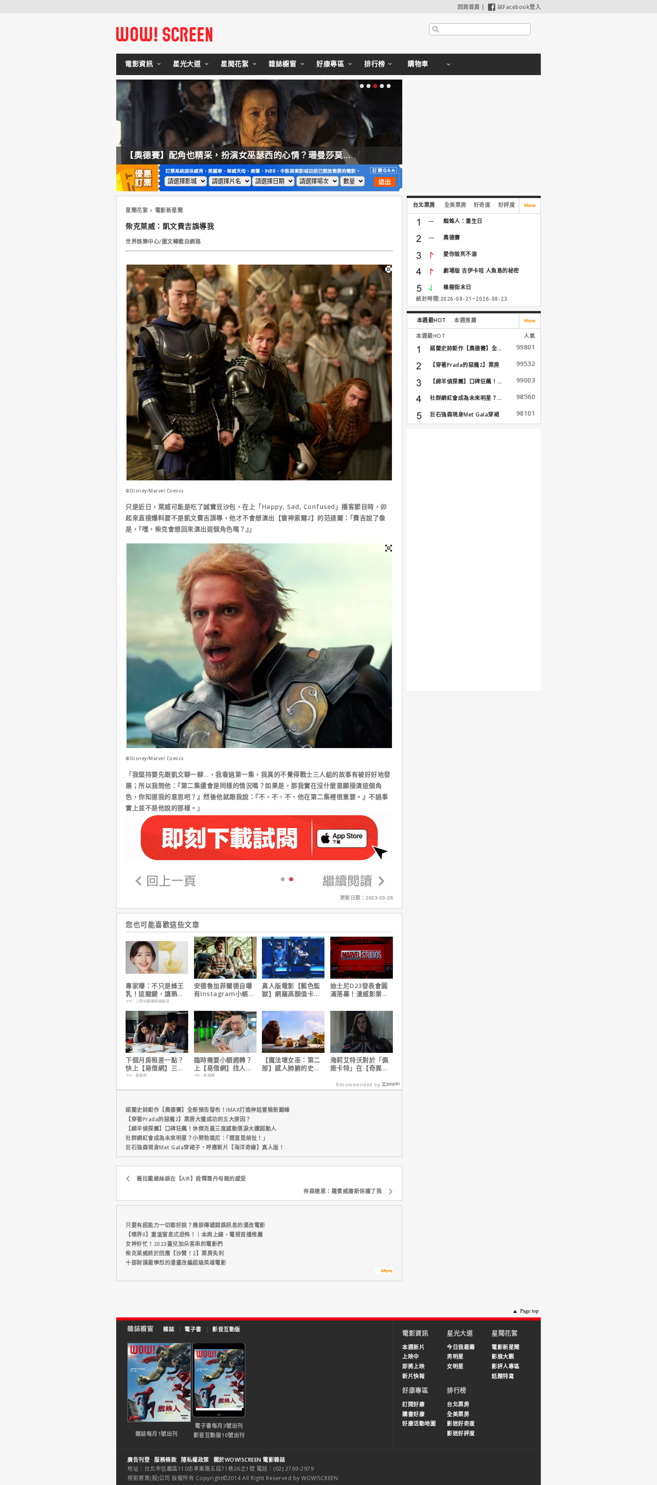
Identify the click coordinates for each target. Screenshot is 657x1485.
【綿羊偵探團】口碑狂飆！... (466, 381)
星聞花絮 (234, 63)
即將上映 (413, 1366)
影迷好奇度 (461, 1423)
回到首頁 (469, 7)
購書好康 (413, 1414)
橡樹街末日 (457, 287)
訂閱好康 (413, 1404)
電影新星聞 (169, 210)
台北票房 (424, 205)
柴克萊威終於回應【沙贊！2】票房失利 (175, 1253)
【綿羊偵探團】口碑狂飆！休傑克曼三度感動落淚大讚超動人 (201, 1128)
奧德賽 (451, 237)
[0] (283, 879)
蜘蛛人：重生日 (463, 221)
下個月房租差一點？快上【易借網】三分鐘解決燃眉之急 (155, 1064)
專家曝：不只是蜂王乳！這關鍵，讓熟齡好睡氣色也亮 (155, 990)
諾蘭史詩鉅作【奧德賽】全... (466, 348)
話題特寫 (503, 1376)
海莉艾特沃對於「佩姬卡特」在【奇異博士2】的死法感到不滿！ (359, 1064)
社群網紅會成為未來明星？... (466, 398)
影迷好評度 (461, 1433)
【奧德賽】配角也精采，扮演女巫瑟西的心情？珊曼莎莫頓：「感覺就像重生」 (275, 155)
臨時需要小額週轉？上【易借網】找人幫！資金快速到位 (223, 1064)
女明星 (455, 1366)
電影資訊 (139, 63)
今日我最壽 (461, 1347)
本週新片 (413, 1347)
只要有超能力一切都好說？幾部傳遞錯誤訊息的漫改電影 (195, 1225)
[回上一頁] (166, 881)
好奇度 (482, 205)
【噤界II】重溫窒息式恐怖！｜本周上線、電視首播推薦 (194, 1234)
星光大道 (187, 63)
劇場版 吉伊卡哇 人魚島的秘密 (481, 270)
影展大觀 (503, 1356)
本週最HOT (431, 320)
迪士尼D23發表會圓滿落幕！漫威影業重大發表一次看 (359, 990)
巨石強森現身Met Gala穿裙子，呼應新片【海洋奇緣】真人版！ (205, 1147)
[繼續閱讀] (353, 881)
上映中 (410, 1356)
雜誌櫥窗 (282, 63)
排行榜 (374, 63)
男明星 (455, 1356)
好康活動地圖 (419, 1423)
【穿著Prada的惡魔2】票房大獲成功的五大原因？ (188, 1119)
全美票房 (455, 205)
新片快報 (413, 1376)
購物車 (418, 63)
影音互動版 (226, 1329)
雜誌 (168, 1329)
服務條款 (165, 1460)
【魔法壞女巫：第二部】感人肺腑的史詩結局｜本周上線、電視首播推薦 (291, 1064)
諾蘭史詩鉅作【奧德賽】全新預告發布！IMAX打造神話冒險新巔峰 (208, 1110)
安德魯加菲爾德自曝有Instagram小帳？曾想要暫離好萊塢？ (224, 990)
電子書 (193, 1329)
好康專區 (330, 63)
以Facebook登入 (519, 7)
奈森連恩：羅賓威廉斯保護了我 (342, 1191)
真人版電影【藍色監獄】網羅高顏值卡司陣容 (291, 990)
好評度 (506, 205)
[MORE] (384, 1271)
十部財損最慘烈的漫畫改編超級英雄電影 (176, 1262)
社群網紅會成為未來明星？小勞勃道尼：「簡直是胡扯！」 (197, 1138)
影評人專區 (506, 1366)
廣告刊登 (138, 1460)
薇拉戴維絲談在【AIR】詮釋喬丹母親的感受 (191, 1178)
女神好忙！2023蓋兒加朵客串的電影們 (174, 1244)
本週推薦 (465, 320)
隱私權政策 (195, 1460)
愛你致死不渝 (460, 254)
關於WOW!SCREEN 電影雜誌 (250, 1460)
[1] (291, 878)
